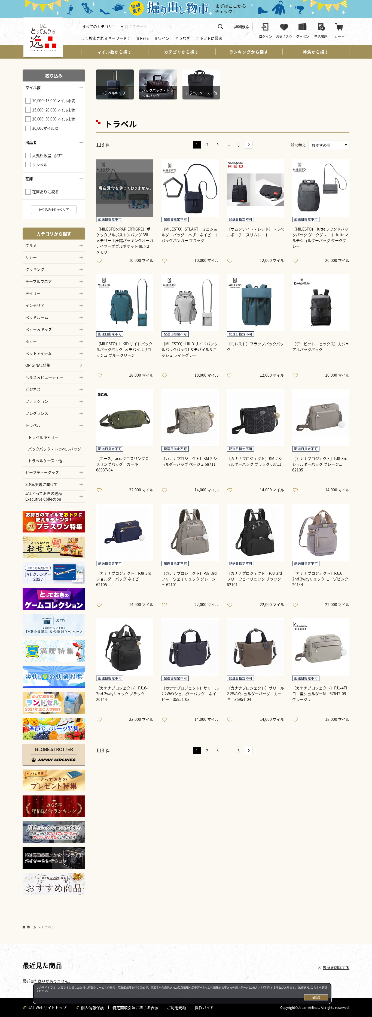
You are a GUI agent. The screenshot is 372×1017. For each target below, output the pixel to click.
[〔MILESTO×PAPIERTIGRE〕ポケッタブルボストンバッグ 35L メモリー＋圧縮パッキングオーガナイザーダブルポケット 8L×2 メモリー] (124, 188)
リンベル (39, 164)
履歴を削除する (336, 967)
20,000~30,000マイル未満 (53, 119)
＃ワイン (161, 38)
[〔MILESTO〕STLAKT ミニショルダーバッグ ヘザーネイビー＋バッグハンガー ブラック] (190, 188)
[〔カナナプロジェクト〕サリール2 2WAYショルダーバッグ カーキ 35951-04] (255, 647)
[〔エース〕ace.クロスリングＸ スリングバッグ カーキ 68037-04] (124, 417)
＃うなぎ (182, 38)
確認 (316, 997)
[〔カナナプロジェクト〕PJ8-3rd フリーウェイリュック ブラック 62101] (255, 532)
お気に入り (100, 261)
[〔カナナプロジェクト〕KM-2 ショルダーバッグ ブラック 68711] (255, 417)
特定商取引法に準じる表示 (135, 1007)
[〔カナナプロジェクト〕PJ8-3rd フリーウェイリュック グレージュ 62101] (190, 532)
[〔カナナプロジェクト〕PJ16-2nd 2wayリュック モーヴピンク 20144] (320, 532)
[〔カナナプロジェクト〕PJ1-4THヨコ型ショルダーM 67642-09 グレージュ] (320, 647)
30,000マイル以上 (47, 128)
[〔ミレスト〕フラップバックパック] (255, 302)
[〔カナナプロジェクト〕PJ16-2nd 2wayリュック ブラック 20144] (124, 647)
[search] (220, 27)
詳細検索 (241, 26)
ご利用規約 (176, 1007)
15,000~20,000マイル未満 (53, 110)
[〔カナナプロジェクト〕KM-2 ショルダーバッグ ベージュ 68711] (190, 417)
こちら (315, 987)
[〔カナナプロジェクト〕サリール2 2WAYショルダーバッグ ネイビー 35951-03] (190, 647)
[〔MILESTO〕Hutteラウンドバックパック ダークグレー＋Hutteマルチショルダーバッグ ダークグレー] (320, 188)
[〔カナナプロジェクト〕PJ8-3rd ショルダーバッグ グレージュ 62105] (320, 417)
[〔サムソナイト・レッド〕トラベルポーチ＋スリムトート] (255, 188)
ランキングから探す (249, 52)
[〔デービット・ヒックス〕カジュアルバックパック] (320, 302)
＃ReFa (142, 38)
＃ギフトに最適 (209, 38)
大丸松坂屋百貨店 (47, 155)
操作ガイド (204, 1007)
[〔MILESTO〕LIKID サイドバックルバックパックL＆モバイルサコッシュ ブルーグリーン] (124, 302)
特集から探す (316, 52)
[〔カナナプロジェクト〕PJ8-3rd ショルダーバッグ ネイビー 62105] (124, 532)
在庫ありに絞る (45, 191)
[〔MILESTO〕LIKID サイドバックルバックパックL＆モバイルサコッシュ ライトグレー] (190, 302)
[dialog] (182, 993)
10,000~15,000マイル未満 (53, 100)
